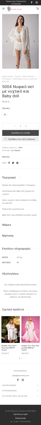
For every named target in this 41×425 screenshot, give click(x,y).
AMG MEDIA (31, 411)
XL (18, 262)
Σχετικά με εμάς (21, 414)
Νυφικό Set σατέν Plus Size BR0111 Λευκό (9, 348)
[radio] (5, 114)
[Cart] (37, 8)
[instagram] (37, 2)
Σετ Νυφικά (6, 79)
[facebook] (31, 2)
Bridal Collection (28, 76)
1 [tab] (19, 358)
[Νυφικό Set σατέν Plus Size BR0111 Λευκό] (10, 329)
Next (34, 41)
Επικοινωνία (20, 418)
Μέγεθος (6, 108)
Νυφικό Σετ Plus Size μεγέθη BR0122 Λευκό (30, 348)
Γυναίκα (18, 76)
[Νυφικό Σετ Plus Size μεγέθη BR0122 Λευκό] (30, 329)
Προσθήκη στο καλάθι (20, 133)
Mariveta (5, 157)
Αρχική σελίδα (7, 76)
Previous (7, 41)
